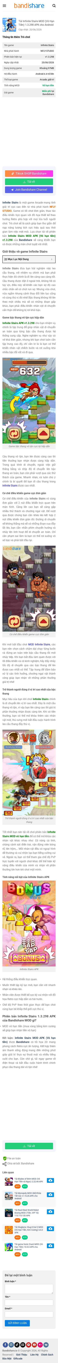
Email (8, 1308)
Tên (7, 1297)
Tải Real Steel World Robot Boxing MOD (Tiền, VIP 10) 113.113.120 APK (27, 1213)
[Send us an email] (22, 1345)
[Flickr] (40, 1345)
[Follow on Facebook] (5, 1345)
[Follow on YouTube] (34, 1345)
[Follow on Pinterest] (28, 1345)
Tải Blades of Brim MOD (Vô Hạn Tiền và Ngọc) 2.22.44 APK (29, 1180)
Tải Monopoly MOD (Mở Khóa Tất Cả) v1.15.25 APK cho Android (28, 1196)
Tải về (31, 181)
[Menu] (4, 6)
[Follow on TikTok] (17, 1345)
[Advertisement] (29, 132)
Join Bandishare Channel (31, 189)
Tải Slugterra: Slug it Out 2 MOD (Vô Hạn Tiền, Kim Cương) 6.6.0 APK (29, 1230)
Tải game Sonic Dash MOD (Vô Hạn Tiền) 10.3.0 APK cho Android (29, 1247)
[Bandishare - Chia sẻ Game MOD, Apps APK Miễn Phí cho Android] (29, 5)
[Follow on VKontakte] (46, 1345)
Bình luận (10, 1281)
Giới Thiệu (21, 1354)
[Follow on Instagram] (11, 1345)
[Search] (54, 5)
